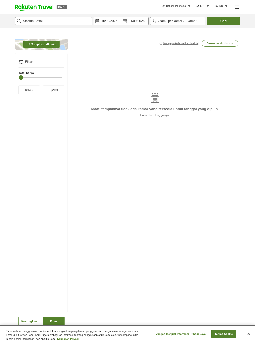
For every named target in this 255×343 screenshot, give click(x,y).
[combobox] (53, 21)
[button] (34, 7)
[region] (127, 334)
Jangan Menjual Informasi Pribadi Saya (181, 333)
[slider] (21, 77)
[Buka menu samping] (236, 7)
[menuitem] (177, 6)
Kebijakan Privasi (68, 338)
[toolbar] (121, 21)
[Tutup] (248, 333)
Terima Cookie (224, 333)
